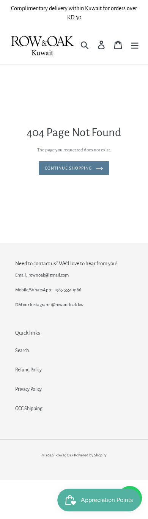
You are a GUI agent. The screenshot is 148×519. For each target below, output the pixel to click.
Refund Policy (28, 370)
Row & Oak (64, 455)
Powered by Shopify (90, 455)
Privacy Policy (28, 389)
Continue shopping (68, 168)
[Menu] (134, 45)
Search (22, 350)
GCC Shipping (29, 408)
